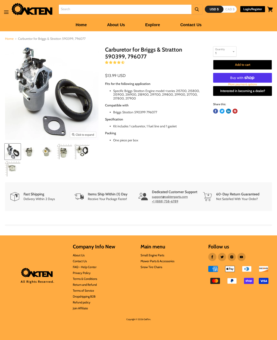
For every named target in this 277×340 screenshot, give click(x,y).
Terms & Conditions (85, 279)
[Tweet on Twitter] (222, 111)
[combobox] (125, 9)
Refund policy (81, 302)
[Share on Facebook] (215, 111)
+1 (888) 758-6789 (165, 201)
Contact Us (191, 25)
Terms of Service (83, 290)
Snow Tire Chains (151, 267)
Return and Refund (85, 285)
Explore (152, 25)
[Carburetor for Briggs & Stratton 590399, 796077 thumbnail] (13, 152)
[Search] (196, 9)
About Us (116, 25)
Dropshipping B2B (84, 296)
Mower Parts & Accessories (157, 261)
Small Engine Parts (152, 255)
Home (81, 25)
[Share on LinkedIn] (228, 111)
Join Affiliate (80, 308)
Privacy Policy (82, 273)
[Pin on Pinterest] (235, 111)
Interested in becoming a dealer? (242, 91)
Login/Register (252, 9)
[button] (115, 62)
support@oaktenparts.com (170, 197)
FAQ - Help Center (85, 267)
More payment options (242, 84)
